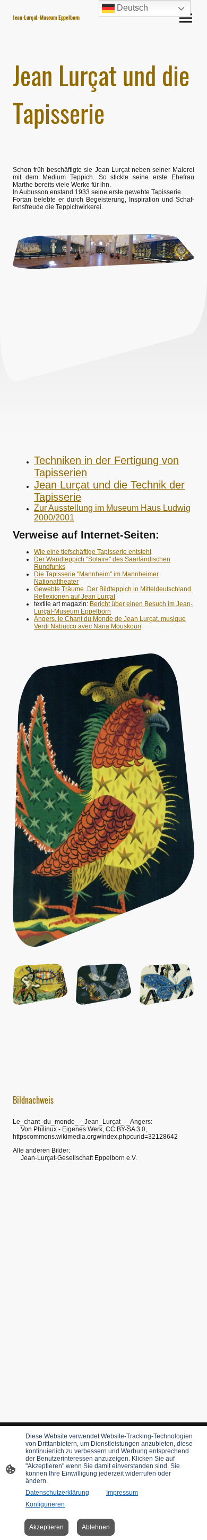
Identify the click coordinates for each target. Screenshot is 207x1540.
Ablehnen (96, 1527)
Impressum (122, 1492)
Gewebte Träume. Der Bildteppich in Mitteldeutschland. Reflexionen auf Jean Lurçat (113, 592)
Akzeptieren (46, 1527)
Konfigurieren (45, 1504)
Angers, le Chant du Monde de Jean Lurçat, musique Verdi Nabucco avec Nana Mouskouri (110, 622)
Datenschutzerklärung (57, 1492)
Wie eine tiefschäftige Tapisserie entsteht (92, 552)
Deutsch (131, 7)
